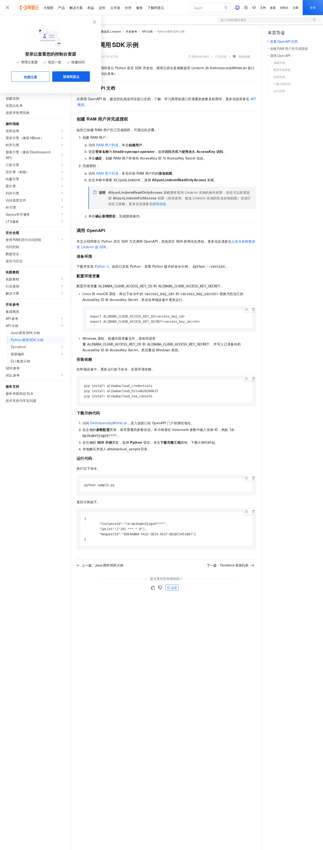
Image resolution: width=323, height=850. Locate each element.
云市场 (115, 7)
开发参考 (131, 31)
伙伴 (128, 7)
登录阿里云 (71, 76)
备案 (273, 7)
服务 (139, 7)
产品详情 (221, 56)
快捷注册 (30, 76)
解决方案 (76, 7)
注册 (295, 7)
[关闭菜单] (7, 7)
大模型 (48, 7)
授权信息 (159, 203)
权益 (90, 7)
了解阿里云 (156, 7)
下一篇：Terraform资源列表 (228, 565)
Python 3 (102, 266)
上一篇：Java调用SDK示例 (102, 565)
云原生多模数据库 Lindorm (104, 31)
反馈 (174, 587)
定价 (102, 7)
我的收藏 (244, 56)
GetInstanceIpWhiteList (108, 423)
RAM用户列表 (107, 144)
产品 (61, 7)
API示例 (147, 31)
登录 (313, 7)
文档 (263, 7)
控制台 (284, 7)
